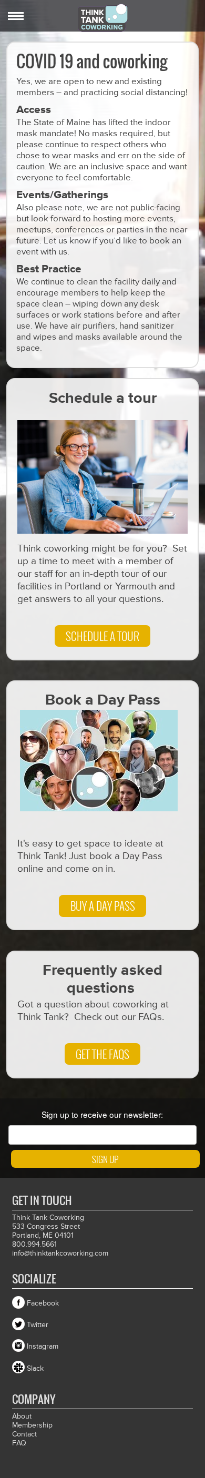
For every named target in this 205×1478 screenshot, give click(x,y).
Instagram (42, 1346)
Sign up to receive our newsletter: (102, 1114)
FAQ (19, 1443)
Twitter (37, 1324)
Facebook (43, 1303)
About (22, 1416)
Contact (24, 1434)
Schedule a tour (102, 636)
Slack (35, 1368)
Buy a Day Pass (102, 906)
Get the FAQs (102, 1054)
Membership (32, 1425)
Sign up (105, 1159)
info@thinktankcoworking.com (60, 1253)
